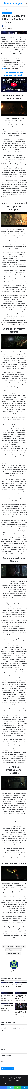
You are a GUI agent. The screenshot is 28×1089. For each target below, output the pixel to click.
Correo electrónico (6, 1055)
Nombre (3, 1049)
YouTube (3, 68)
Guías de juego (8, 946)
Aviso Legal (4, 1083)
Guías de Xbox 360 (14, 953)
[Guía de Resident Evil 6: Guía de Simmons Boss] (21, 1006)
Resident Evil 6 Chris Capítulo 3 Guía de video (14, 73)
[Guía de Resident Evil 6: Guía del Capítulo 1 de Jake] (7, 993)
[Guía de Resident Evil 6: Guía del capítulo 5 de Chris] (21, 993)
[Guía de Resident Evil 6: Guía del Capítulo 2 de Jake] (21, 983)
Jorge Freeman (14, 971)
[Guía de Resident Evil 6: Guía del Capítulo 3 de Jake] (7, 983)
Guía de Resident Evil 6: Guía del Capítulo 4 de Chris (7, 1007)
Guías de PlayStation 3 (14, 950)
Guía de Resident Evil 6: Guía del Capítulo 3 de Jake (7, 986)
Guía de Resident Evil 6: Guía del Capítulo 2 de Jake (20, 986)
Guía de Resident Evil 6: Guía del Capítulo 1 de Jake (7, 997)
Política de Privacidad (22, 1083)
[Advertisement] (14, 21)
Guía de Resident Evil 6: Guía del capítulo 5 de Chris (21, 997)
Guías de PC (20, 946)
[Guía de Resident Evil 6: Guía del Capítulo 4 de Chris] (7, 1003)
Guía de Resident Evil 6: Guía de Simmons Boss (20, 1012)
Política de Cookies (12, 1083)
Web (2, 1061)
